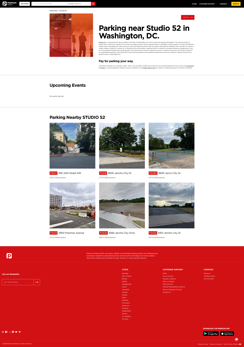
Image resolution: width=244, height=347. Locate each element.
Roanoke (125, 308)
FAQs (165, 273)
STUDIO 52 (63, 10)
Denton (124, 314)
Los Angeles (126, 316)
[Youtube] (16, 332)
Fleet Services (168, 284)
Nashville (125, 300)
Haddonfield (126, 311)
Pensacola (125, 306)
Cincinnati (125, 289)
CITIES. (194, 4)
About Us (207, 273)
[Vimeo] (19, 332)
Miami (124, 297)
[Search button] (93, 4)
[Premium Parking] (9, 255)
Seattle (124, 281)
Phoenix (125, 292)
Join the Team (209, 279)
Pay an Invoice (168, 276)
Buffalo (124, 279)
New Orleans (126, 276)
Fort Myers (126, 303)
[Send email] (37, 282)
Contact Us (167, 292)
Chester (124, 295)
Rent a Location (168, 281)
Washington (54, 10)
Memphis (125, 273)
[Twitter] (9, 332)
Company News (209, 276)
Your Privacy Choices (230, 344)
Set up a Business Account (169, 289)
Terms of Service (216, 344)
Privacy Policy (203, 344)
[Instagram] (3, 332)
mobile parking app (149, 68)
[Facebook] (6, 332)
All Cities (125, 319)
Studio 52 (102, 42)
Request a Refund (169, 279)
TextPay (102, 68)
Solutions (24, 3)
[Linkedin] (13, 332)
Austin (124, 287)
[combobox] (48, 4)
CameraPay (190, 66)
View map (186, 17)
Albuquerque (126, 284)
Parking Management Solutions (169, 287)
